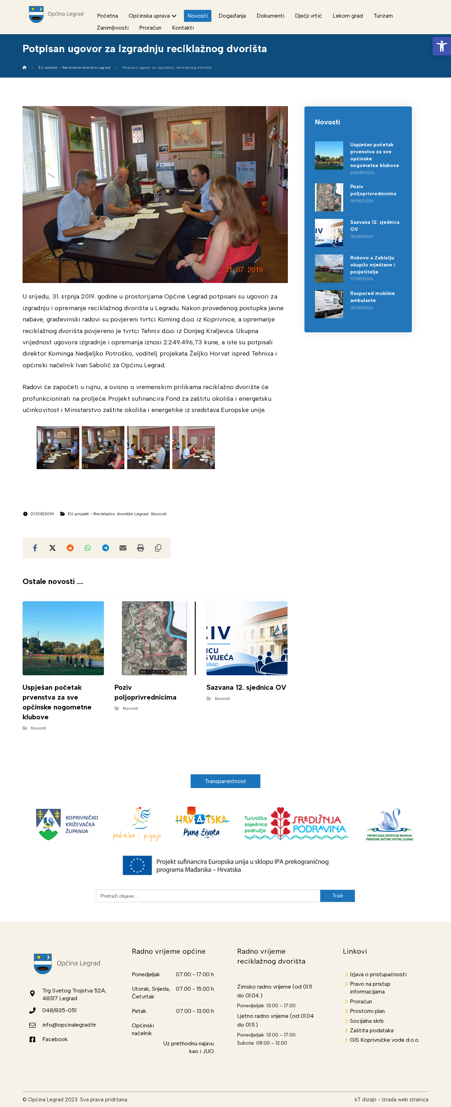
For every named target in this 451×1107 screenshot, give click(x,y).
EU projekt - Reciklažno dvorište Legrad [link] (108, 513)
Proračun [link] (361, 1001)
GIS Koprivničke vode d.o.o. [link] (385, 1040)
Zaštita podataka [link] (372, 1030)
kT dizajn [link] (365, 1099)
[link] (442, 46)
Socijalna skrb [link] (367, 1020)
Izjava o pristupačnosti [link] (378, 974)
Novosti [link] (159, 513)
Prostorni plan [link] (367, 1011)
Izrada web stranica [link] (405, 1099)
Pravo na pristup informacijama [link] (370, 987)
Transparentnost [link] (226, 781)
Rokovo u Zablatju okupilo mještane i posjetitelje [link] (372, 265)
